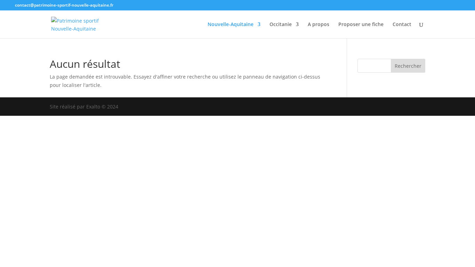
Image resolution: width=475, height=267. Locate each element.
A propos (318, 24)
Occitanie (280, 24)
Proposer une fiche (361, 24)
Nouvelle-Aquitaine (230, 24)
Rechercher (408, 66)
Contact (402, 24)
